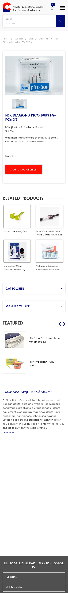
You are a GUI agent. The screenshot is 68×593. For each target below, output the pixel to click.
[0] (52, 8)
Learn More (8, 432)
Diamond (43, 38)
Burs (31, 38)
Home (6, 38)
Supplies (19, 38)
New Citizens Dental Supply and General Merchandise (23, 7)
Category (11, 23)
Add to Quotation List (23, 169)
